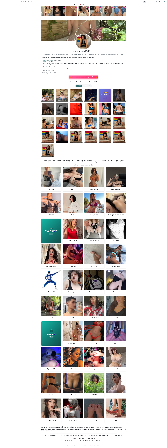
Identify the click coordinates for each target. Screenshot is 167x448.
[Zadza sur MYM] (73, 203)
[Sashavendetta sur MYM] (51, 408)
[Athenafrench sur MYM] (116, 306)
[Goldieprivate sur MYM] (94, 177)
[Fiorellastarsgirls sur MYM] (51, 254)
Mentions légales (88, 445)
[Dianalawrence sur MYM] (73, 331)
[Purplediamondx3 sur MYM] (116, 280)
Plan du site (97, 445)
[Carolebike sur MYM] (116, 357)
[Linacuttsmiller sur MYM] (116, 177)
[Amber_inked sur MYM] (116, 254)
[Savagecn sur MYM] (94, 331)
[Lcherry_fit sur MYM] (51, 203)
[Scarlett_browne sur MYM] (94, 357)
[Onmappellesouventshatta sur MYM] (116, 203)
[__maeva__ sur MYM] (51, 383)
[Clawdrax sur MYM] (73, 306)
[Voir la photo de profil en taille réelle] (83, 45)
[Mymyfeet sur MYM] (94, 254)
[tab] (79, 86)
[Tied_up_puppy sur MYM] (73, 280)
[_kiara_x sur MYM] (116, 331)
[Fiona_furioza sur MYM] (73, 408)
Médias (25, 2)
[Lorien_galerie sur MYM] (94, 306)
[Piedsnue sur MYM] (116, 408)
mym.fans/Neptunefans (47, 73)
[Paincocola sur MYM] (73, 383)
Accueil (15, 2)
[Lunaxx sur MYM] (51, 306)
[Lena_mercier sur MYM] (94, 203)
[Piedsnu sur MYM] (94, 408)
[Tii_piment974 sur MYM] (51, 357)
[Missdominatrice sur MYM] (94, 280)
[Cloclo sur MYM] (73, 177)
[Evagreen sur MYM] (116, 229)
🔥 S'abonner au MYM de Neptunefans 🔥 (83, 77)
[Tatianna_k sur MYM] (73, 357)
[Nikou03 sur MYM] (94, 383)
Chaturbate (31, 2)
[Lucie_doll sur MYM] (73, 254)
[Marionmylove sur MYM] (73, 229)
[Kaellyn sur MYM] (116, 383)
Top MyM (20, 2)
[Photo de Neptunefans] (47, 95)
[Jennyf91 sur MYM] (51, 177)
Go (164, 2)
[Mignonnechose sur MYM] (94, 229)
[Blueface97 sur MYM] (51, 280)
